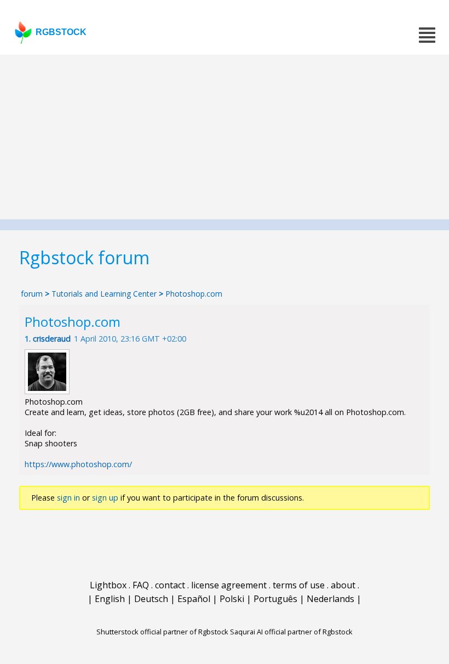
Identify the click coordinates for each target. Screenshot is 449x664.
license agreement (229, 585)
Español (193, 599)
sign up (105, 497)
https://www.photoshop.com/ (78, 464)
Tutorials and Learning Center (105, 293)
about (343, 585)
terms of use (299, 585)
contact (170, 585)
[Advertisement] (224, 137)
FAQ (141, 585)
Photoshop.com (193, 293)
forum (32, 293)
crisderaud (52, 338)
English (110, 599)
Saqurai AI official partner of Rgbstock (291, 632)
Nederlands (330, 599)
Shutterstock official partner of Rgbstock (162, 632)
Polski (232, 599)
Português (275, 599)
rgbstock (61, 32)
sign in (68, 497)
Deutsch (151, 599)
